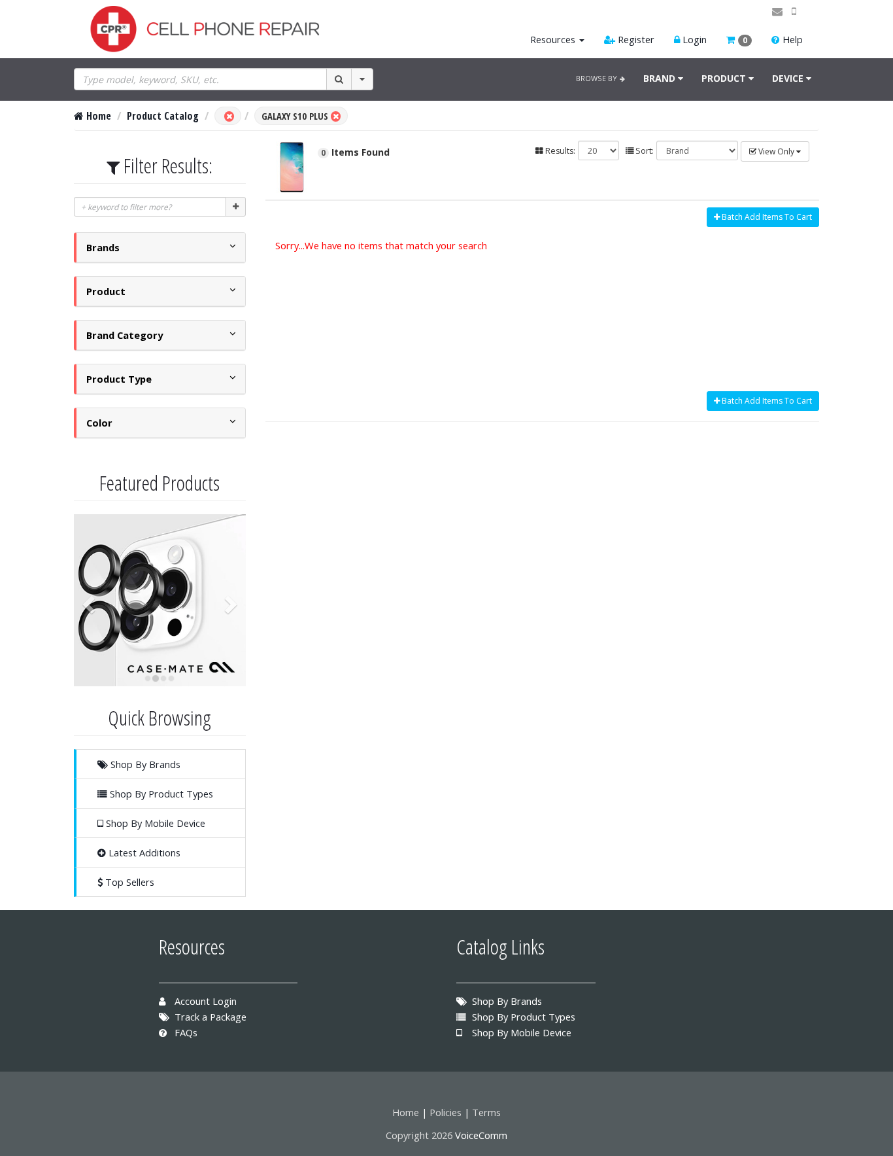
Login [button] (693, 39)
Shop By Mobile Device (154, 823)
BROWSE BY (598, 78)
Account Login (204, 1000)
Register (634, 39)
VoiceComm (481, 1135)
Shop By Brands (144, 764)
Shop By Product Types (160, 793)
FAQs (184, 1032)
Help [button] (791, 39)
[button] (739, 39)
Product (725, 78)
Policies (446, 1112)
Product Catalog (163, 116)
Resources (553, 39)
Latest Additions (143, 852)
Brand (660, 78)
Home (97, 116)
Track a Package (209, 1016)
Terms (486, 1112)
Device (789, 78)
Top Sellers (128, 881)
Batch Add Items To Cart (766, 216)
